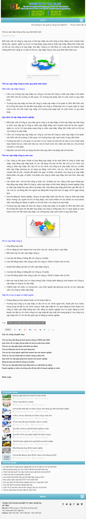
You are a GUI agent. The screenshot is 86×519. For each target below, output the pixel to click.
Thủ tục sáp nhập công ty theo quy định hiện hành (26, 323)
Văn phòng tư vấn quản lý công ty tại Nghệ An (45, 25)
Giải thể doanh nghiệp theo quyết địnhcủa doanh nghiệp (33, 441)
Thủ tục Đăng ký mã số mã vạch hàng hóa (18, 349)
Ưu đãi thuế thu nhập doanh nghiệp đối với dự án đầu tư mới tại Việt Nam (30, 467)
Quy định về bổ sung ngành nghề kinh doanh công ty (32, 434)
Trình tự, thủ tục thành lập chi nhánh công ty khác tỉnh (23, 356)
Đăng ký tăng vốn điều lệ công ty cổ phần (18, 362)
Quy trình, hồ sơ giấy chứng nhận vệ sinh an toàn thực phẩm (26, 343)
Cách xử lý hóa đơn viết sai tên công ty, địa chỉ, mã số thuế (24, 487)
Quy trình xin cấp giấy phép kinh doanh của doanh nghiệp (24, 359)
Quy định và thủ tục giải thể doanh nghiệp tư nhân (31, 429)
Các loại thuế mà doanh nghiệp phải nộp (17, 485)
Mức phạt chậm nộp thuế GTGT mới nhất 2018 (20, 480)
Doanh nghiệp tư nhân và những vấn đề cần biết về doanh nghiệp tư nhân (31, 368)
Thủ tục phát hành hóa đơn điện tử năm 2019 (19, 490)
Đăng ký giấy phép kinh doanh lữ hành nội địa (29, 396)
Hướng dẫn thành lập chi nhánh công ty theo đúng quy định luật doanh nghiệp (41, 409)
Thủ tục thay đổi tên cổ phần (23, 402)
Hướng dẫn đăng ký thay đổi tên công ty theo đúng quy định (34, 455)
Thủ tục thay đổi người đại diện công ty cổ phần (30, 422)
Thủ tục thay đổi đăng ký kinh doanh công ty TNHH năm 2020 (26, 340)
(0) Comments (43, 398)
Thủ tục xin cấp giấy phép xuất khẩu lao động (20, 346)
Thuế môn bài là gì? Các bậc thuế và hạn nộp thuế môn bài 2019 (26, 472)
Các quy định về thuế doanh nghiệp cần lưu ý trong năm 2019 (25, 482)
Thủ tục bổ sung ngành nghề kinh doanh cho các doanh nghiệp (27, 352)
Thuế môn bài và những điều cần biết (16, 474)
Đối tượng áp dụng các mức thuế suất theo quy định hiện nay (25, 469)
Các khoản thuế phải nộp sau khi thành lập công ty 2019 (23, 477)
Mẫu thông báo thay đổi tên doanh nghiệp (28, 448)
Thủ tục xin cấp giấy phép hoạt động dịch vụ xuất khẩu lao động (27, 365)
